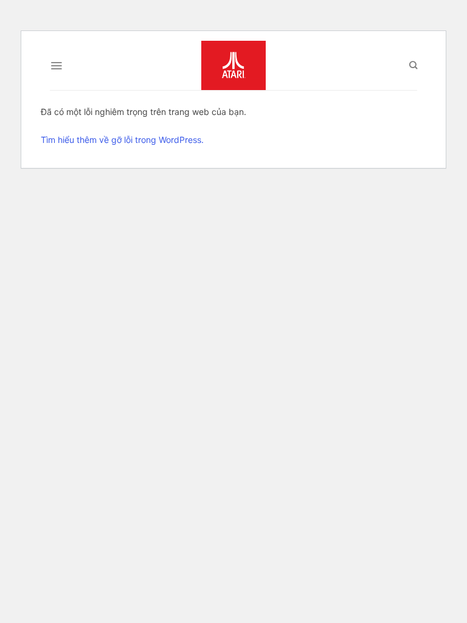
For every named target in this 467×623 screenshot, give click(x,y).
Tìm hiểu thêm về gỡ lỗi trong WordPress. (122, 139)
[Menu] (56, 66)
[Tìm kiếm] (413, 65)
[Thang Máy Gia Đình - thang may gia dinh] (233, 65)
